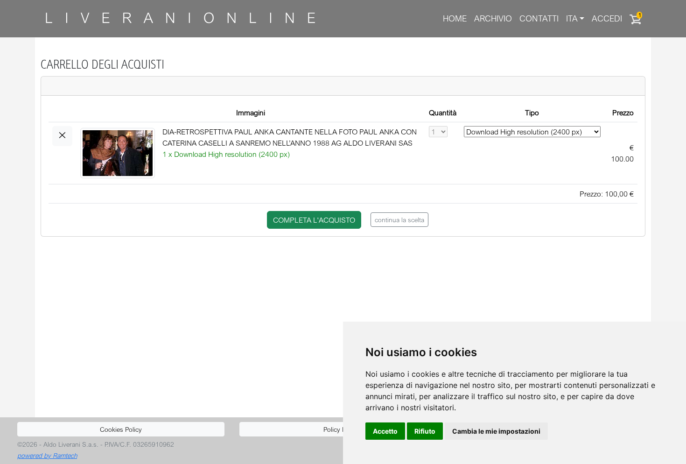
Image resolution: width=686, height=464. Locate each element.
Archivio (493, 18)
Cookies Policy (121, 429)
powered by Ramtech (47, 455)
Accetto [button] (385, 431)
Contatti (539, 18)
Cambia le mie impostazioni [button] (496, 431)
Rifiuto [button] (424, 431)
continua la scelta (399, 220)
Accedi (607, 18)
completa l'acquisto (314, 220)
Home (455, 18)
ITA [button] (572, 18)
